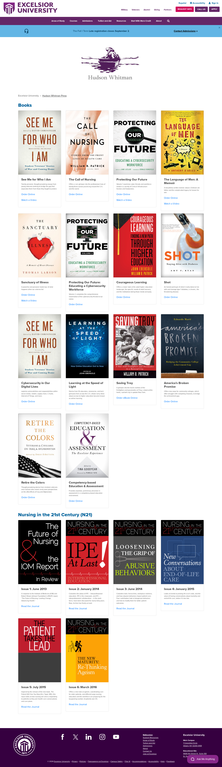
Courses (73, 20)
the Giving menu (161, 9)
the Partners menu (172, 9)
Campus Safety (117, 761)
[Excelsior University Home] (30, 8)
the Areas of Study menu (66, 20)
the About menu (163, 20)
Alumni (147, 9)
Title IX (127, 761)
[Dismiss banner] (219, 27)
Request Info (185, 9)
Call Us (201, 9)
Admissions (87, 20)
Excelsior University (28, 95)
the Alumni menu (151, 9)
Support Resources (150, 737)
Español (182, 3)
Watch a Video (29, 200)
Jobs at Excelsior (150, 754)
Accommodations (139, 761)
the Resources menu (128, 20)
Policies (83, 761)
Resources (121, 20)
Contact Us (147, 751)
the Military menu (129, 9)
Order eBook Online (127, 397)
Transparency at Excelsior (98, 761)
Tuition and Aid (104, 20)
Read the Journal (30, 606)
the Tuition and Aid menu (113, 20)
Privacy (75, 761)
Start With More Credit (141, 20)
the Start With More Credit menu (152, 20)
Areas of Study (58, 20)
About (159, 20)
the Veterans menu (141, 9)
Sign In (215, 3)
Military (124, 9)
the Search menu (172, 20)
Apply (214, 9)
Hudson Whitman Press (54, 95)
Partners (167, 9)
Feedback (171, 761)
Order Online (28, 194)
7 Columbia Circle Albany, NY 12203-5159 (192, 744)
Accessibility (199, 3)
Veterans (136, 9)
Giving (157, 9)
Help (163, 761)
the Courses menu (79, 20)
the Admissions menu (94, 20)
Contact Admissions (185, 31)
